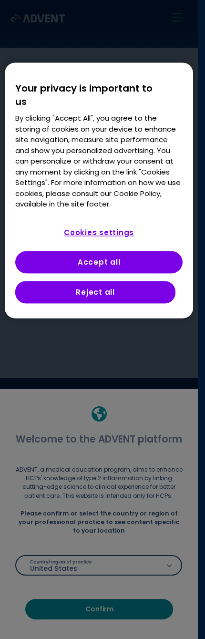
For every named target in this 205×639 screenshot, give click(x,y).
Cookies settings (99, 232)
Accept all (99, 262)
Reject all (95, 292)
